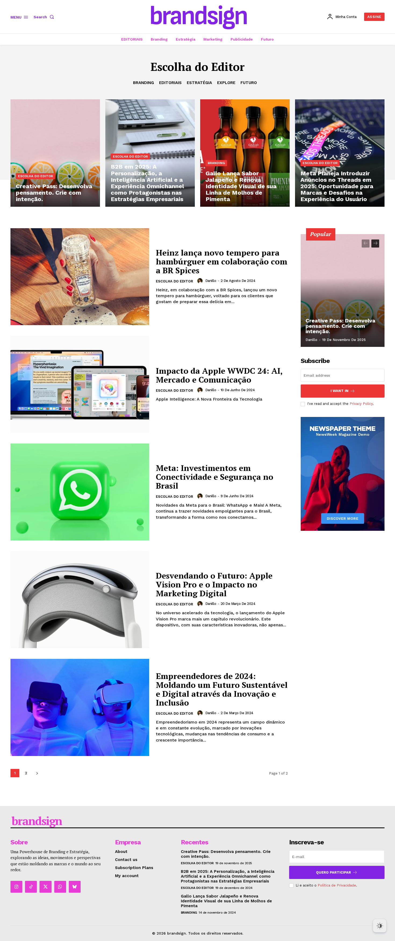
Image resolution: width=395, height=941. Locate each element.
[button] (45, 17)
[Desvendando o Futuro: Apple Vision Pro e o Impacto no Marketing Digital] (79, 599)
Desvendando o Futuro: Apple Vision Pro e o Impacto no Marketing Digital (214, 584)
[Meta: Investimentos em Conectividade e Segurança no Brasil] (79, 492)
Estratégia (199, 82)
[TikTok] (31, 887)
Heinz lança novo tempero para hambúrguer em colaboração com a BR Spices (221, 261)
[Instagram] (16, 887)
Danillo (210, 281)
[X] (45, 887)
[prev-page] (365, 243)
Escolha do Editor (35, 176)
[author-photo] (200, 281)
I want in (340, 391)
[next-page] (37, 773)
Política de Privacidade (337, 885)
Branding (143, 82)
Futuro (248, 82)
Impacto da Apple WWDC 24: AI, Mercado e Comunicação (219, 375)
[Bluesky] (75, 887)
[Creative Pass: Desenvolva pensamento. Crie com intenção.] (55, 153)
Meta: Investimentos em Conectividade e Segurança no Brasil (214, 477)
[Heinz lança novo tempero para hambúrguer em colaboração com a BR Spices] (79, 276)
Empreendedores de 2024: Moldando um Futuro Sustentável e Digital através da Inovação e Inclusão (222, 689)
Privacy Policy (361, 404)
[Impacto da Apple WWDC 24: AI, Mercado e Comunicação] (79, 384)
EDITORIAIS (170, 82)
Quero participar (333, 872)
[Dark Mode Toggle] (379, 925)
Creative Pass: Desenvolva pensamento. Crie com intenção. (340, 326)
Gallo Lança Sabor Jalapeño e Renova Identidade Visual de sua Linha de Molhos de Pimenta (226, 901)
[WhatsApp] (60, 887)
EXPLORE (226, 82)
